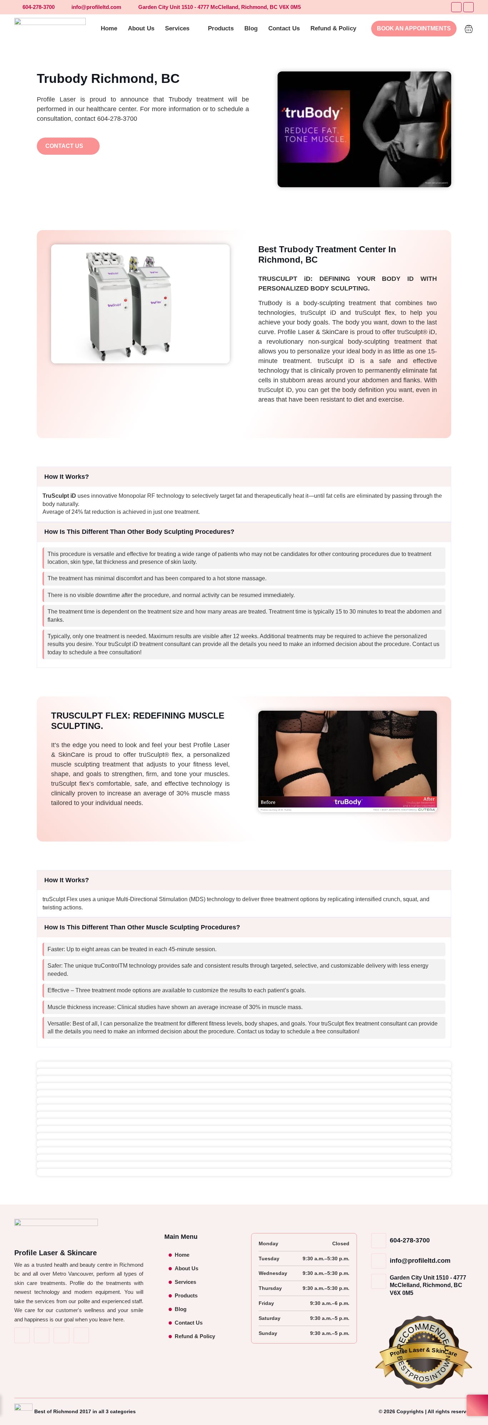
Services (185, 1282)
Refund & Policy (195, 1336)
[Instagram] (468, 7)
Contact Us (189, 1323)
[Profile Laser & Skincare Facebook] (22, 1335)
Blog (180, 1309)
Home (182, 1255)
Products (186, 1295)
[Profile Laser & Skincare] (50, 29)
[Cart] (469, 27)
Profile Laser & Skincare (55, 1253)
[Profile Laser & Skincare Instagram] (41, 1335)
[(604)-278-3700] (81, 1335)
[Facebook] (456, 7)
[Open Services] (194, 28)
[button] (244, 477)
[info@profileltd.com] (61, 1335)
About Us (186, 1268)
